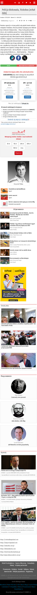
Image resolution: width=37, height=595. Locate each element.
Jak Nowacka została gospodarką (18, 445)
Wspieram (18, 153)
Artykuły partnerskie (21, 565)
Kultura (15, 254)
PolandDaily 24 (18, 589)
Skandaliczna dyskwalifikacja (17, 189)
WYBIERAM (9, 97)
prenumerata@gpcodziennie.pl (8, 124)
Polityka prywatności (19, 571)
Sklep (33, 587)
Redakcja (14, 569)
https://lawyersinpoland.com (8, 543)
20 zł (8, 143)
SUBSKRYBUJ (7, 75)
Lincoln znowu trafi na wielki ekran (20, 250)
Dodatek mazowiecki (14, 204)
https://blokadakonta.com (8, 549)
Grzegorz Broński (17, 227)
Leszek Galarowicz (18, 442)
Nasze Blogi (24, 585)
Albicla (20, 587)
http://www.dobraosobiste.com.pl (10, 555)
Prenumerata (6, 569)
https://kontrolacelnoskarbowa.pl (10, 552)
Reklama (26, 569)
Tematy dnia (5, 306)
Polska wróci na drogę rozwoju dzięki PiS (13, 470)
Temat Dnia (16, 220)
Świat (14, 237)
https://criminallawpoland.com (9, 540)
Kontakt (20, 569)
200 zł (28, 143)
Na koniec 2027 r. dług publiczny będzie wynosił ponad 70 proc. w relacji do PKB (17, 496)
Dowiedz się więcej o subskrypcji (18, 120)
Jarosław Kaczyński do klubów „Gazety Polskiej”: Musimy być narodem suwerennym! (21, 214)
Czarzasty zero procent (18, 397)
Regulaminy (29, 571)
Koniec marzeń (13, 195)
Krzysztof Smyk (19, 260)
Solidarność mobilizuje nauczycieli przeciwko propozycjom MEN (14, 347)
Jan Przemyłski (17, 218)
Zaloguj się (25, 103)
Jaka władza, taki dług (18, 421)
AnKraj (15, 252)
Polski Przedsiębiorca (8, 563)
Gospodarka (16, 247)
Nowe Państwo (11, 585)
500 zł (15, 148)
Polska (15, 229)
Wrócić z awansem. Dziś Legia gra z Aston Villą (22, 202)
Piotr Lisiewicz (18, 395)
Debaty (12, 565)
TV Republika (13, 587)
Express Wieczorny (20, 563)
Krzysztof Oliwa (18, 184)
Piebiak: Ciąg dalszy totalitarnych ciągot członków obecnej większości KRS (22, 224)
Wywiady (3, 452)
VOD (18, 585)
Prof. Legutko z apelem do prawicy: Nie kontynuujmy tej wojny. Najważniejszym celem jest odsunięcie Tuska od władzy (18, 524)
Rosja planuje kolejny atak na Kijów (21, 233)
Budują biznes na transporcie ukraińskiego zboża (23, 242)
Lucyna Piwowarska (18, 245)
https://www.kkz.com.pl (7, 546)
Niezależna (3, 585)
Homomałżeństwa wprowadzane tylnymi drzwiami (16, 368)
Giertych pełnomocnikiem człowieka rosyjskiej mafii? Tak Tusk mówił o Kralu (18, 324)
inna (22, 148)
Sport (10, 191)
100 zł (22, 143)
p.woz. (28, 245)
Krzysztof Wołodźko (18, 419)
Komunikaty (30, 563)
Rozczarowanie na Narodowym (19, 258)
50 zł (15, 143)
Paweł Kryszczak (17, 235)
